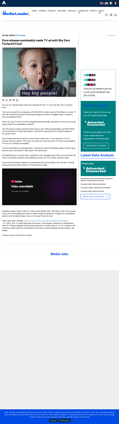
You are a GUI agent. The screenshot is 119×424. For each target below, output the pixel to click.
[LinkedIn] (115, 15)
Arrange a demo (96, 145)
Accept (53, 420)
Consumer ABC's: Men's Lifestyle (92, 191)
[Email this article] (14, 100)
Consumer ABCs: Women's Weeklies (93, 184)
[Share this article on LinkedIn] (7, 100)
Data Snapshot (95, 105)
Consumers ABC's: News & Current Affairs (96, 188)
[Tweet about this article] (3, 100)
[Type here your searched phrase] (106, 15)
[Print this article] (17, 100)
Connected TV (83, 12)
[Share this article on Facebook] (10, 100)
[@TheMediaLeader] (111, 15)
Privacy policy (64, 420)
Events (93, 11)
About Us (101, 12)
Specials (72, 11)
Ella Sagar (21, 35)
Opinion (42, 11)
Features (61, 11)
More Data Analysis (93, 196)
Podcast (52, 11)
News (34, 11)
